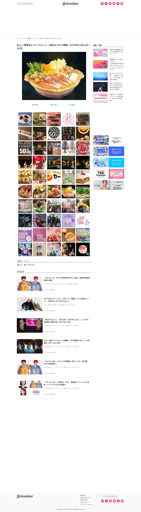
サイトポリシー (84, 502)
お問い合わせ (84, 500)
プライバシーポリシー (86, 504)
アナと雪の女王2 (30, 265)
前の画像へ (35, 105)
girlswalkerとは (85, 497)
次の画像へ (72, 105)
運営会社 (82, 495)
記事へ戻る (54, 105)
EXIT (20, 265)
